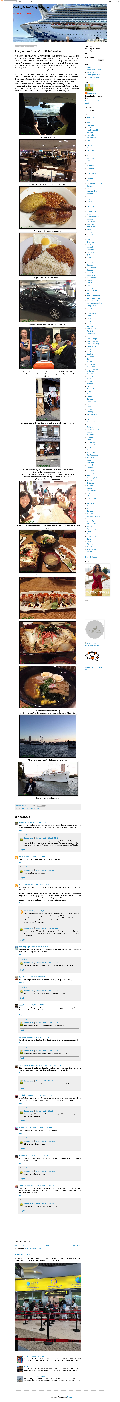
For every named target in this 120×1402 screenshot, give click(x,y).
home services (92, 301)
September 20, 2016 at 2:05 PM (34, 1005)
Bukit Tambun (92, 176)
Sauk (89, 460)
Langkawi (91, 349)
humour (90, 308)
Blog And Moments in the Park (36, 1357)
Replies (24, 835)
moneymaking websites (92, 370)
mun (21, 1005)
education (91, 224)
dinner (89, 214)
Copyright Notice (93, 75)
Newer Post (19, 1245)
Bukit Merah (92, 173)
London (32, 808)
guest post (91, 275)
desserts (90, 209)
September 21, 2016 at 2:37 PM (47, 838)
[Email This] (37, 806)
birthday (90, 166)
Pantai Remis (92, 402)
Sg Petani (90, 470)
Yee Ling (22, 947)
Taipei (89, 506)
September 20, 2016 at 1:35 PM (34, 977)
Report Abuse (91, 557)
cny (88, 199)
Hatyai (89, 280)
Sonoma (90, 486)
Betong (89, 161)
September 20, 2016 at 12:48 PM (38, 885)
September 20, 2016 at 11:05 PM (40, 1127)
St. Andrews (91, 491)
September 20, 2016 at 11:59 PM (36, 1156)
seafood (90, 465)
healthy (90, 288)
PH (20, 857)
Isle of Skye (91, 313)
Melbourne (91, 364)
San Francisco (92, 455)
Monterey (90, 374)
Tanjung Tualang (93, 516)
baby (89, 140)
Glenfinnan (91, 268)
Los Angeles (91, 357)
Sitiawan (90, 483)
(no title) (27, 1366)
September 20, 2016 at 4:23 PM (38, 1037)
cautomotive (92, 191)
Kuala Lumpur (92, 341)
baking (89, 143)
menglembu (91, 367)
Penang (90, 412)
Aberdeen (90, 117)
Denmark (90, 206)
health (89, 285)
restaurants (91, 445)
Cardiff (89, 189)
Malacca (90, 362)
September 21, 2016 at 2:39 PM (47, 870)
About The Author (94, 70)
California (91, 181)
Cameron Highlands (94, 184)
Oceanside (91, 394)
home (89, 293)
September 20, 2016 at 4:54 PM (50, 1065)
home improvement (94, 298)
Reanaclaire (28, 838)
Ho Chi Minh (92, 290)
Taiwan (90, 511)
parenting (91, 404)
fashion (90, 234)
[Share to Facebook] (43, 806)
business (90, 178)
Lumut (89, 359)
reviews (90, 447)
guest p (90, 273)
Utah (89, 542)
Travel (38, 808)
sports (89, 488)
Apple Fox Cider (93, 130)
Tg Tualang (91, 529)
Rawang (90, 437)
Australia (90, 135)
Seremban (91, 468)
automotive (91, 138)
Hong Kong (91, 306)
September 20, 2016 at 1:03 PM (37, 947)
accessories (91, 120)
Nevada (90, 384)
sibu (88, 475)
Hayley (22, 1156)
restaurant (91, 442)
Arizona (90, 133)
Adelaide (90, 122)
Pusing (89, 432)
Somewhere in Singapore (28, 1065)
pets (88, 425)
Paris (89, 407)
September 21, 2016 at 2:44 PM (47, 1051)
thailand (90, 531)
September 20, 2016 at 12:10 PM (33, 857)
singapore (90, 480)
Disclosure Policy (93, 77)
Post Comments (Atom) (33, 1249)
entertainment (92, 227)
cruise (89, 204)
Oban (89, 391)
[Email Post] (34, 806)
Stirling (90, 493)
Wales (89, 547)
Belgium (90, 156)
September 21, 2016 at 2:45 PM (47, 1141)
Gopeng (90, 270)
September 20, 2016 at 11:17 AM (36, 822)
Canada (90, 186)
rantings (90, 435)
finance (90, 237)
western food (92, 549)
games (89, 245)
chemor (90, 194)
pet (88, 419)
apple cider (91, 128)
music (89, 381)
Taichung (90, 503)
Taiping (90, 509)
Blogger (70, 1397)
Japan (89, 318)
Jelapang (90, 321)
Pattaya (90, 409)
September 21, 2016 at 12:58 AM (42, 1186)
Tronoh (90, 539)
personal (90, 417)
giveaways (91, 262)
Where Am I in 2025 (23, 1254)
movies (90, 376)
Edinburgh (91, 222)
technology (91, 521)
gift (88, 255)
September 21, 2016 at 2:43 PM (47, 963)
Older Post (76, 1245)
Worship (90, 552)
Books (89, 171)
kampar (90, 326)
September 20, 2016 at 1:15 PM (43, 911)
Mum (89, 379)
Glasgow (90, 265)
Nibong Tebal (92, 389)
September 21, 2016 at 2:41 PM (47, 928)
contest (90, 201)
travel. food (91, 537)
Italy (89, 316)
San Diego (91, 452)
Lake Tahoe (91, 346)
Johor (89, 324)
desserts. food (92, 212)
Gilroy (89, 260)
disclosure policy (93, 217)
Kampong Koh (92, 329)
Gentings (90, 250)
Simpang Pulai (92, 478)
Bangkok (90, 145)
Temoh (89, 526)
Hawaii (90, 283)
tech (88, 519)
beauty (89, 153)
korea (89, 336)
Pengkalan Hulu (93, 414)
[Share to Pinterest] (45, 806)
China (89, 196)
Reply (21, 830)
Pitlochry (90, 427)
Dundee (90, 219)
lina (20, 977)
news (89, 386)
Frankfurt (90, 242)
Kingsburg (91, 334)
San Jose (90, 458)
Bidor (89, 163)
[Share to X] (41, 806)
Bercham (90, 158)
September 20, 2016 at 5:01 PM (41, 1095)
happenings (91, 278)
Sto (88, 496)
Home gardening (93, 296)
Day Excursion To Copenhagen (35, 1376)
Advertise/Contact (94, 72)
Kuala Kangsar (92, 339)
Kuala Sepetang (93, 344)
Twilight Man (24, 1095)
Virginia (90, 544)
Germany (90, 252)
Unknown (23, 885)
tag (88, 501)
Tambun (90, 514)
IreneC (21, 822)
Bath (89, 148)
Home (48, 1245)
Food (27, 808)
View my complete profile (92, 102)
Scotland (90, 463)
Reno (89, 440)
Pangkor (90, 399)
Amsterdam (91, 125)
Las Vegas (91, 351)
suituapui (22, 1037)
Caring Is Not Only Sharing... (32, 7)
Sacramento (91, 450)
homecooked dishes (94, 303)
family (23, 808)
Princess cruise (93, 430)
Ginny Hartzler (25, 1186)
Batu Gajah (91, 150)
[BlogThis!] (39, 806)
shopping (90, 473)
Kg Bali (90, 331)
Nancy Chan (23, 1127)
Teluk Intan (91, 524)
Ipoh (88, 311)
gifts (89, 257)
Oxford (89, 397)
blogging (90, 168)
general (90, 247)
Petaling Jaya (92, 422)
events (89, 229)
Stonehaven (91, 498)
